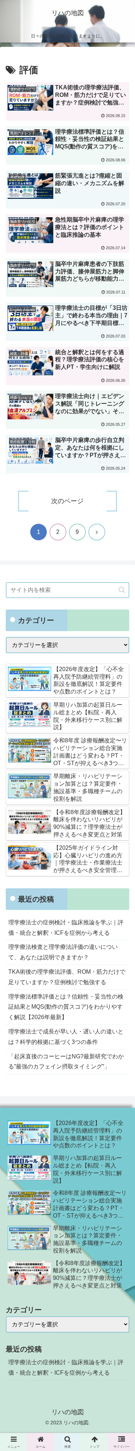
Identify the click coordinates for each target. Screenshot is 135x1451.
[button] (122, 590)
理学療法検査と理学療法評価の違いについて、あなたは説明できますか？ (63, 952)
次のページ (67, 501)
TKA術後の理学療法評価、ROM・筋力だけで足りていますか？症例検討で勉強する (66, 977)
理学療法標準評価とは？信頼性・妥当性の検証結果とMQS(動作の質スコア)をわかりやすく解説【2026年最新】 (65, 1007)
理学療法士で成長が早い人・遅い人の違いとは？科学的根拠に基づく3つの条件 (65, 1036)
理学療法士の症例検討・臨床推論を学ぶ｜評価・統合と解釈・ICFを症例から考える (65, 927)
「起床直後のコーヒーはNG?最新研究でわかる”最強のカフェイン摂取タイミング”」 (66, 1061)
